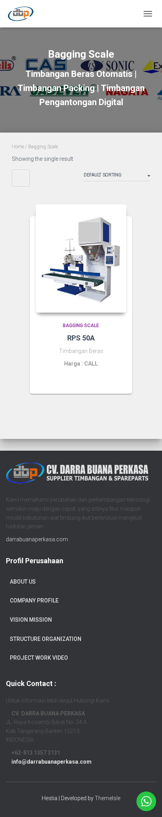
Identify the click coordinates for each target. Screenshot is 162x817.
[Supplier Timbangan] (23, 14)
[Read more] (116, 380)
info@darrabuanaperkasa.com (51, 762)
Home (18, 146)
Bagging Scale (81, 325)
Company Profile (34, 600)
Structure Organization (45, 639)
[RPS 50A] (81, 258)
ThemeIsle (107, 798)
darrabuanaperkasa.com (37, 539)
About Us (23, 582)
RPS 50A (81, 338)
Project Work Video (39, 658)
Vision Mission (31, 620)
